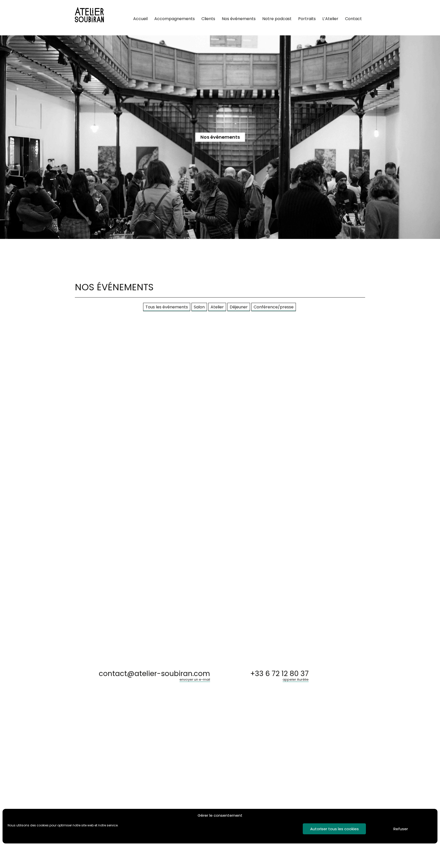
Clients (208, 19)
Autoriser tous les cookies (334, 828)
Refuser (400, 828)
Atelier (217, 307)
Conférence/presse (274, 307)
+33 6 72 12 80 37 (279, 676)
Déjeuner (239, 307)
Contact (353, 19)
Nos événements (239, 19)
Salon (199, 307)
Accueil (140, 19)
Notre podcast (277, 19)
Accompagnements (174, 19)
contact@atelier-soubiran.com (154, 676)
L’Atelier (330, 19)
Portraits (307, 19)
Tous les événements (166, 307)
